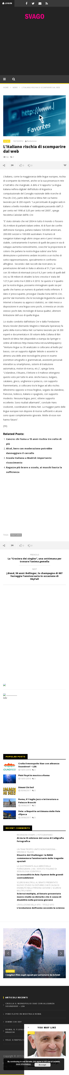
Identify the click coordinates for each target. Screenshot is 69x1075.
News (7, 141)
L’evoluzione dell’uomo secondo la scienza (41, 907)
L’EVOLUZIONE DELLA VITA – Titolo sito (35, 905)
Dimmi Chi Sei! (26, 787)
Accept (42, 1064)
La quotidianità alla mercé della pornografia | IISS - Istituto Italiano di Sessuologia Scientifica (37, 869)
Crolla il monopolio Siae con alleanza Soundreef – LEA (30, 1004)
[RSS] (46, 3)
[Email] (40, 3)
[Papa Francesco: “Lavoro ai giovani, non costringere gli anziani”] (47, 1044)
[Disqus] (34, 633)
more (65, 165)
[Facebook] (26, 3)
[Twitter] (33, 3)
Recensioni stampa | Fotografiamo (35, 835)
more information (23, 1064)
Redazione (32, 141)
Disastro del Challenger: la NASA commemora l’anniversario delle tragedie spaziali (40, 858)
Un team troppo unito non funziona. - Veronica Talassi (37, 850)
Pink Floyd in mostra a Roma (34, 775)
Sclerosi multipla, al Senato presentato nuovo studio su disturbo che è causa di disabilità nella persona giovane (39, 896)
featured (16, 535)
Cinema (10, 971)
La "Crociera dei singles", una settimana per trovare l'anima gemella (34, 558)
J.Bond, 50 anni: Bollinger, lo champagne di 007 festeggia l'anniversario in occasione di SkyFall (34, 574)
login (8, 3)
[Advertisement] (34, 48)
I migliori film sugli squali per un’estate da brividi (33, 974)
